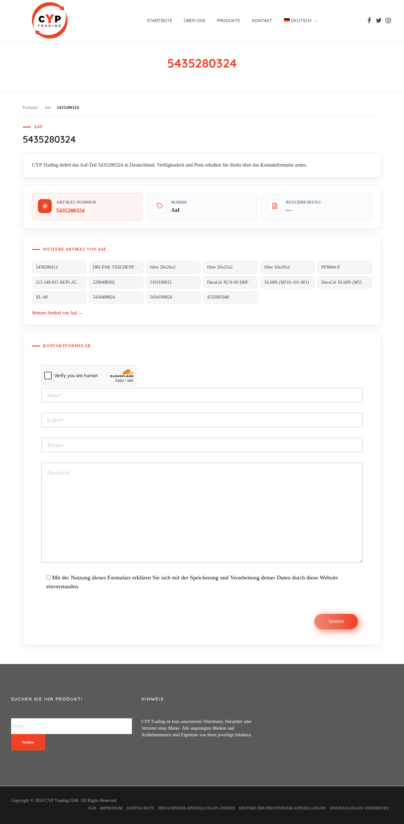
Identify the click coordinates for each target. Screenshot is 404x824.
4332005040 (218, 297)
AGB (92, 808)
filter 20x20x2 (162, 267)
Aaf (47, 107)
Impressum (111, 808)
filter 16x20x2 (277, 267)
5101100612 (161, 282)
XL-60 (42, 297)
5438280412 (47, 267)
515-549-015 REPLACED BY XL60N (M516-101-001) (61, 282)
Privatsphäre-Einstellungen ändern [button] (196, 808)
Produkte (30, 107)
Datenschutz (140, 808)
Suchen (28, 742)
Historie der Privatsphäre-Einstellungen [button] (282, 808)
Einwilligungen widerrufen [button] (359, 808)
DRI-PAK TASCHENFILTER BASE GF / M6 (118, 267)
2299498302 (104, 282)
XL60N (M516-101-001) (286, 282)
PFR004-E (330, 267)
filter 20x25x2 (220, 267)
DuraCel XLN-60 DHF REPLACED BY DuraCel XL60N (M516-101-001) (232, 282)
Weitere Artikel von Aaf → (57, 312)
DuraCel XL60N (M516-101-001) (346, 282)
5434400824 (104, 297)
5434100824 (161, 297)
